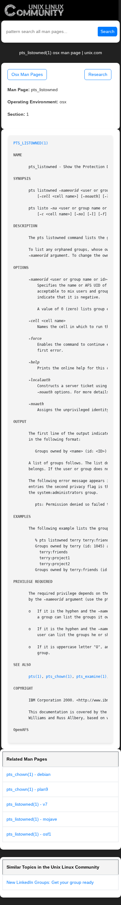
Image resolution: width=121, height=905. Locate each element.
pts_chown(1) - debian (29, 774)
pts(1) (35, 676)
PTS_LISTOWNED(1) (30, 143)
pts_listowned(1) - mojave (32, 819)
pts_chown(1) (59, 676)
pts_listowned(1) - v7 (27, 804)
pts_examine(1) (91, 676)
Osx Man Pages (27, 74)
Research (97, 74)
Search (107, 31)
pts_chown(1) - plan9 (27, 789)
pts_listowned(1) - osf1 (29, 834)
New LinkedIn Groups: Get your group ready (50, 882)
